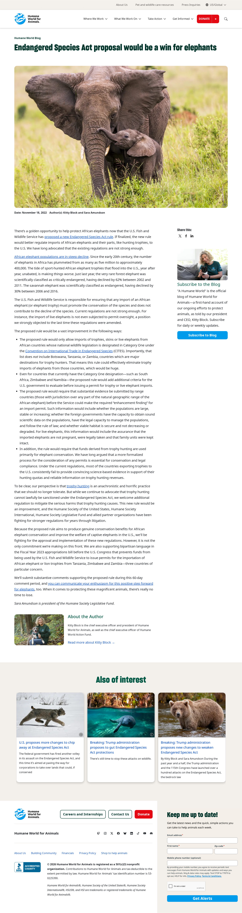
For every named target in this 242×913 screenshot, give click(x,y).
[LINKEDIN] (192, 236)
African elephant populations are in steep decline (51, 256)
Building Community (43, 853)
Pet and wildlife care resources (154, 5)
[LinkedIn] (131, 832)
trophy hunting (78, 486)
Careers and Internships (83, 814)
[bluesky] (125, 832)
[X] (180, 236)
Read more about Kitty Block (89, 642)
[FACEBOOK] (186, 236)
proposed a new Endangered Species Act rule (78, 237)
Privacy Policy (87, 853)
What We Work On (125, 19)
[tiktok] (138, 832)
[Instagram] (105, 832)
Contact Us (120, 814)
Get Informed (181, 19)
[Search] (223, 19)
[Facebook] (118, 832)
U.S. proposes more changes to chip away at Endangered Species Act (47, 745)
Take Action (155, 19)
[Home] (27, 814)
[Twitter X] (111, 832)
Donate (204, 19)
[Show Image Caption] (225, 205)
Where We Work (93, 19)
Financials (68, 853)
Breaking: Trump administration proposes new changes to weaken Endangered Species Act (187, 747)
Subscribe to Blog (202, 335)
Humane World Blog (27, 38)
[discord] (151, 832)
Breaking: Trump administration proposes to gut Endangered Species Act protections (118, 747)
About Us (122, 5)
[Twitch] (98, 832)
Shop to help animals (114, 853)
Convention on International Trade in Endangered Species (69, 351)
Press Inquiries (191, 5)
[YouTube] (144, 832)
